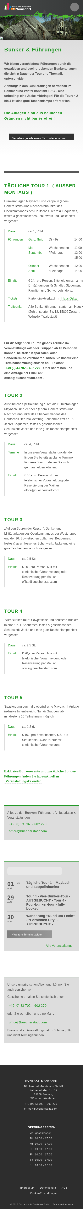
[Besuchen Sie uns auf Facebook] (41, 1179)
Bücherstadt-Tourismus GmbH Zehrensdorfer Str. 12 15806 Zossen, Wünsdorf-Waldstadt (43, 1092)
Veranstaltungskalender (23, 781)
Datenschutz (48, 1187)
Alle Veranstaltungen (60, 945)
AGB (65, 1187)
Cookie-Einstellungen (44, 1193)
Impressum (27, 1187)
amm (70, 1204)
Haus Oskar (69, 298)
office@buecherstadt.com (28, 831)
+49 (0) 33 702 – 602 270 (23, 368)
